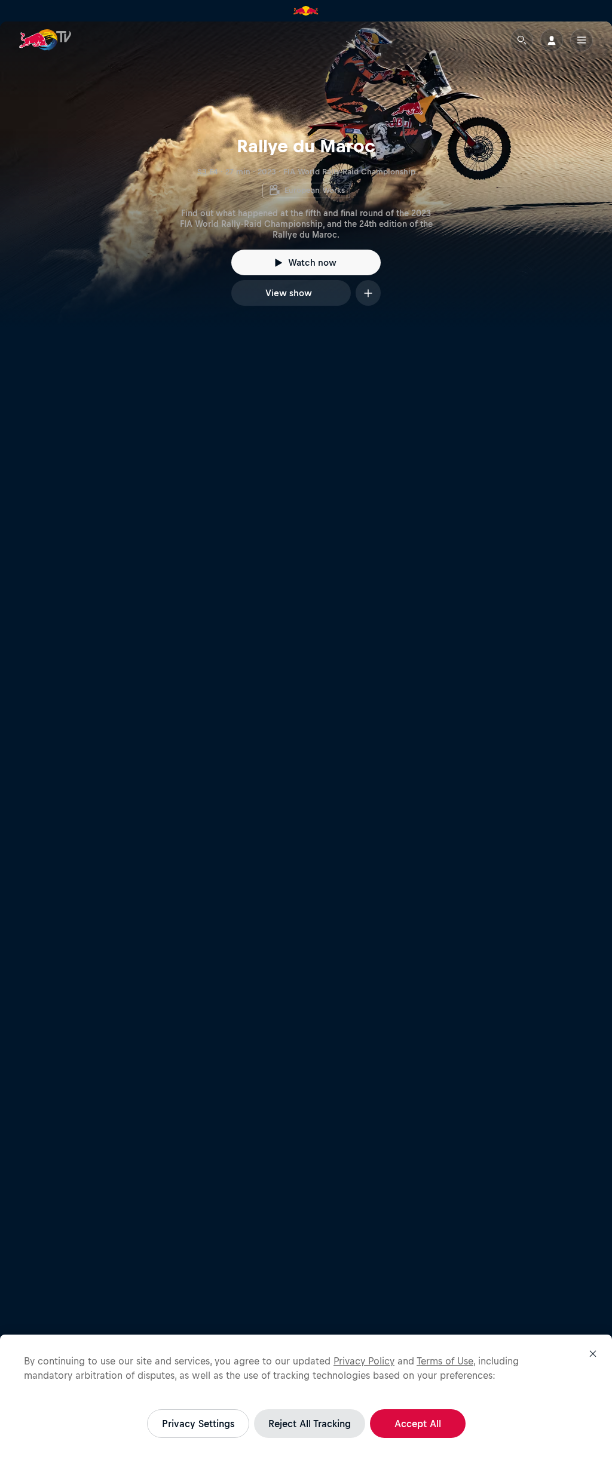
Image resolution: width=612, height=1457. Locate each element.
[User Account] (551, 40)
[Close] (593, 1354)
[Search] (521, 40)
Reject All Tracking (309, 1423)
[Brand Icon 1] (306, 10)
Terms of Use (445, 1360)
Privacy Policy (363, 1360)
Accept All (417, 1423)
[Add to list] (368, 293)
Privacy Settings (198, 1423)
